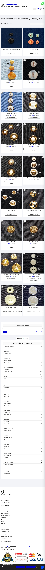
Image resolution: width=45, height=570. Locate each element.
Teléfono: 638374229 (5, 498)
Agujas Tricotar (7, 358)
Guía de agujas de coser (5, 531)
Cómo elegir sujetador (5, 538)
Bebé (5, 378)
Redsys (6, 546)
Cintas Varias (6, 419)
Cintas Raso (6, 417)
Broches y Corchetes (8, 362)
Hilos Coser (6, 446)
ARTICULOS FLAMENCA (8, 367)
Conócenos (21, 13)
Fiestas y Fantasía (7, 383)
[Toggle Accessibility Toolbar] (42, 567)
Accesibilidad (3, 517)
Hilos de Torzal (7, 448)
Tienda (3, 13)
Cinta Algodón (7, 410)
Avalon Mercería (10, 5)
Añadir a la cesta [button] (7, 245)
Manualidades (6, 387)
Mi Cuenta (3, 521)
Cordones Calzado (7, 423)
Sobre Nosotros (4, 508)
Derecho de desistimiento (5, 515)
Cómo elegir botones (4, 534)
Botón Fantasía (7, 396)
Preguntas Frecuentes (5, 513)
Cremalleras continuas (8, 428)
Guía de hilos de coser (5, 529)
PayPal (29, 546)
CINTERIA (6, 408)
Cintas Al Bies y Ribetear (9, 414)
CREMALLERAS (7, 426)
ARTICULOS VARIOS (8, 371)
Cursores (6, 435)
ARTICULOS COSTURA (8, 349)
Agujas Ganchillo (7, 353)
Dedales (5, 364)
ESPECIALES (6, 374)
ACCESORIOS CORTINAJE (9, 346)
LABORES (6, 457)
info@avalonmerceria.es (5, 502)
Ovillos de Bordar (7, 455)
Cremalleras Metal (7, 430)
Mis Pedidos (3, 523)
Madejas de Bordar (7, 453)
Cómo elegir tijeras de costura (6, 536)
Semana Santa (7, 473)
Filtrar (5, 331)
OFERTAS (6, 469)
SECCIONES (34, 13)
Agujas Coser (6, 351)
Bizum (26, 546)
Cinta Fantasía (7, 412)
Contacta (9, 13)
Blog (14, 13)
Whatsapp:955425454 (5, 500)
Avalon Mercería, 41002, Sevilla (6, 497)
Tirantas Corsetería (8, 466)
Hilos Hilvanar (7, 451)
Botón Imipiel (6, 398)
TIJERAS (5, 475)
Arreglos (5, 376)
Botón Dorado (6, 394)
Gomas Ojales (7, 441)
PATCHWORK (6, 471)
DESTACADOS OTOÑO (8, 437)
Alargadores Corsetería (8, 464)
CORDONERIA (6, 421)
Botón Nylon (6, 401)
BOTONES (6, 389)
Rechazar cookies (31, 566)
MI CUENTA (27, 13)
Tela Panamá (6, 460)
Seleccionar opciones (11, 53)
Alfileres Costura (7, 360)
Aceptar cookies (21, 566)
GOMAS (5, 439)
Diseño (5, 380)
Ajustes (39, 566)
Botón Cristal (6, 392)
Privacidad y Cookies (4, 511)
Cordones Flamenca (8, 369)
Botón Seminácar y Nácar (9, 405)
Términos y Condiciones (5, 509)
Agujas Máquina (7, 355)
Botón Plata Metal (7, 403)
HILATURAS (6, 444)
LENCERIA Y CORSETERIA (9, 462)
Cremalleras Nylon (7, 432)
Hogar (5, 385)
